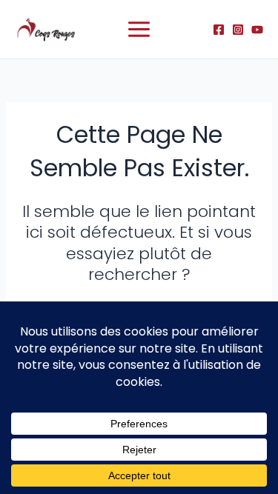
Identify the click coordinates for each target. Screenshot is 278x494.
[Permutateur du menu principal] (139, 29)
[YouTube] (257, 30)
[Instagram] (238, 30)
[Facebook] (219, 30)
